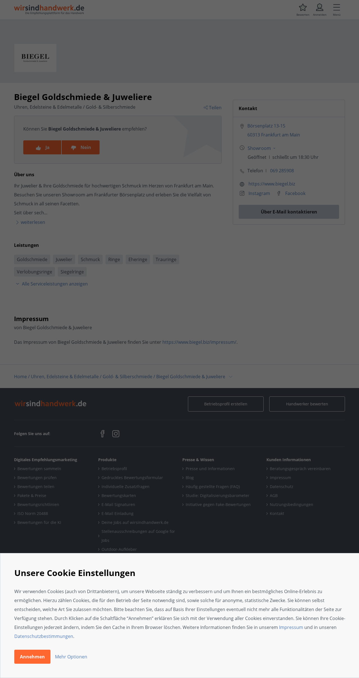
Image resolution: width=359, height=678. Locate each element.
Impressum (291, 627)
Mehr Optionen (71, 657)
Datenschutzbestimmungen (43, 636)
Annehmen (32, 657)
